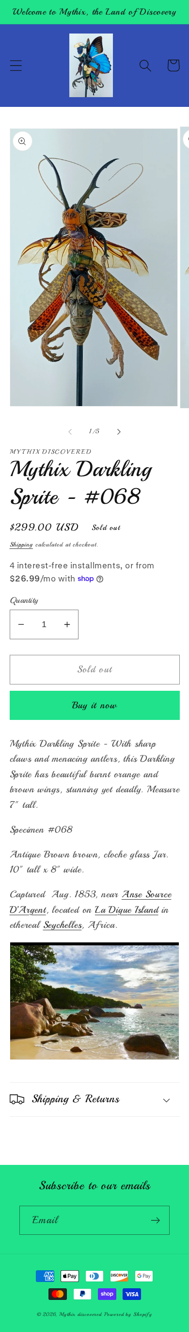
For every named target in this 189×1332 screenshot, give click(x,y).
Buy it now (94, 705)
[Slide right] (119, 431)
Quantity (24, 600)
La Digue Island (126, 910)
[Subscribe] (155, 1220)
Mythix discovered (80, 1314)
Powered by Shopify (128, 1314)
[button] (16, 65)
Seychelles (62, 925)
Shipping (21, 544)
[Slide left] (69, 431)
